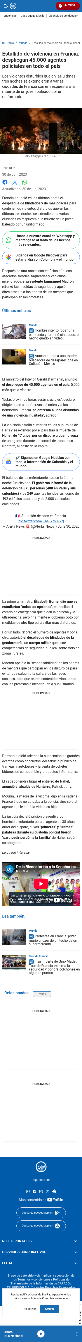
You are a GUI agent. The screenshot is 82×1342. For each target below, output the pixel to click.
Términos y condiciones (33, 1279)
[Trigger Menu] (6, 5)
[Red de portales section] (76, 1241)
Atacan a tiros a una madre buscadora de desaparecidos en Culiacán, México (53, 360)
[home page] (41, 1166)
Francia (42, 994)
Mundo (23, 43)
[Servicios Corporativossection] (76, 1252)
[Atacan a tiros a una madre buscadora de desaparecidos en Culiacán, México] (14, 356)
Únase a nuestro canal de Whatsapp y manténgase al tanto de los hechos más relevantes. (45, 240)
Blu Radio (8, 43)
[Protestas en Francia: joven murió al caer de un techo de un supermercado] (14, 937)
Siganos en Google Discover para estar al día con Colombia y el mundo (44, 257)
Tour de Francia (38, 956)
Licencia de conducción (63, 16)
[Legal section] (76, 1263)
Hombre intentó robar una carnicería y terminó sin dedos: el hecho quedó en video (54, 334)
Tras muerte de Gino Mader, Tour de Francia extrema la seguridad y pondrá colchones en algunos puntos (54, 967)
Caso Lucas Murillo (32, 16)
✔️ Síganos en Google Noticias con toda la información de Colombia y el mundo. (44, 462)
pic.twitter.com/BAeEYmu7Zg (41, 521)
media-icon (41, 1334)
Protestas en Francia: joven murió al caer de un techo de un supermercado (53, 940)
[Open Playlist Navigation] (77, 1334)
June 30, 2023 (69, 526)
